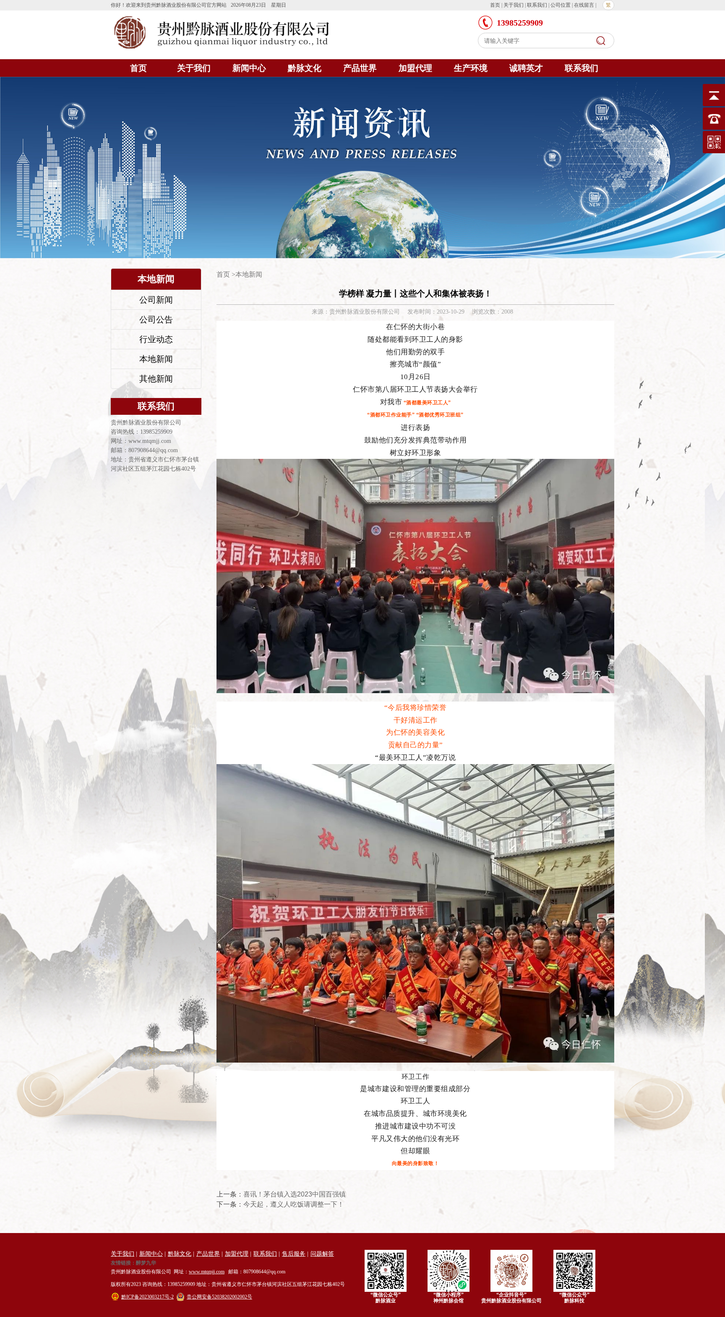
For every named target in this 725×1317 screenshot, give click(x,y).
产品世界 (360, 68)
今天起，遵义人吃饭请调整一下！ (293, 1204)
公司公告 (156, 319)
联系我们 (537, 5)
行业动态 (156, 339)
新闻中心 (249, 68)
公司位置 (560, 5)
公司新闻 (156, 299)
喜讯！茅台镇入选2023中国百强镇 (294, 1194)
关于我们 (513, 5)
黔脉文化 (304, 68)
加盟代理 (415, 68)
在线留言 (584, 5)
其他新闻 (156, 378)
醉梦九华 (146, 1263)
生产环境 (471, 68)
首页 (495, 5)
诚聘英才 (526, 68)
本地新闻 (156, 359)
